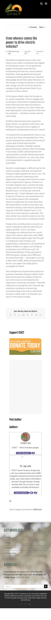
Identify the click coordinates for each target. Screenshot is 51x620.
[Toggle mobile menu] (46, 3)
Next (41, 27)
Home (7, 537)
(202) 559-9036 (22, 577)
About (7, 542)
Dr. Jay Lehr (25, 466)
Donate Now (10, 553)
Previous (33, 27)
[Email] (31, 493)
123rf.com (37, 509)
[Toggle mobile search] (41, 3)
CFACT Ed (11, 51)
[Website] (33, 453)
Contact (8, 548)
